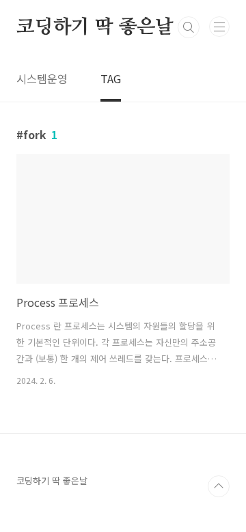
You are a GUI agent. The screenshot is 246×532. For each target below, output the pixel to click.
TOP (219, 486)
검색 (188, 27)
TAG (110, 78)
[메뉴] (219, 26)
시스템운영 (42, 78)
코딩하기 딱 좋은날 (95, 27)
